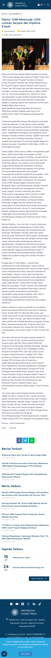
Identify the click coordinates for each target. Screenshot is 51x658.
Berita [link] (4, 14)
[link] (19, 4)
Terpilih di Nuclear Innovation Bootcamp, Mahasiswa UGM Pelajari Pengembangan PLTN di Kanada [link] (25, 464)
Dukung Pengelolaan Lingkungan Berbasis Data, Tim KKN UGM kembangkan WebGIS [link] (25, 537)
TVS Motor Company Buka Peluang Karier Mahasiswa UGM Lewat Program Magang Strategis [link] (25, 526)
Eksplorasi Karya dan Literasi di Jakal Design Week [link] (24, 455)
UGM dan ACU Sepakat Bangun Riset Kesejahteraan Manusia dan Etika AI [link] (24, 475)
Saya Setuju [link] (25, 654)
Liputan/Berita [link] (15, 14)
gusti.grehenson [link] (15, 35)
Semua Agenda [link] (37, 578)
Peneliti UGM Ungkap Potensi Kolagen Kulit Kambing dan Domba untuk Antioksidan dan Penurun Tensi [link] (25, 493)
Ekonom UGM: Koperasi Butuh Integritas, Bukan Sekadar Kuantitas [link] (23, 515)
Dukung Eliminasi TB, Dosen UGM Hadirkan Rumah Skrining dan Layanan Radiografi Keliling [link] (24, 504)
